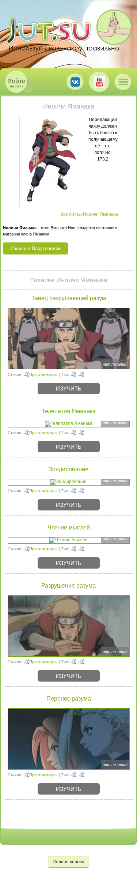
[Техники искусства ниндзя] (81, 374)
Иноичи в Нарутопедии (35, 248)
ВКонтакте (75, 81)
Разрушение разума (68, 585)
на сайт (16, 83)
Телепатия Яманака (69, 411)
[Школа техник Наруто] (68, 31)
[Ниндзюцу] (73, 374)
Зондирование (68, 469)
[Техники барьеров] (73, 491)
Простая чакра (43, 374)
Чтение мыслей (68, 527)
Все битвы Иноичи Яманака (89, 214)
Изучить (68, 388)
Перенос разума (68, 698)
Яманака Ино (62, 228)
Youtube (99, 82)
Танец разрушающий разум (68, 298)
